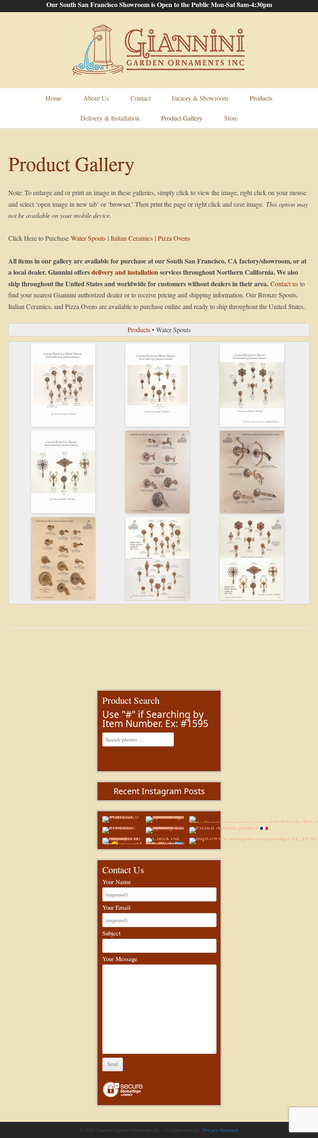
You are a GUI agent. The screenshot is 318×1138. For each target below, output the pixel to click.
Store (231, 118)
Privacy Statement (220, 1129)
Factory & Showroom (200, 98)
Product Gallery (181, 118)
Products (261, 98)
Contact (140, 98)
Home (54, 98)
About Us (96, 98)
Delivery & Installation (110, 118)
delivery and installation (125, 272)
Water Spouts (88, 238)
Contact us (284, 283)
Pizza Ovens (174, 238)
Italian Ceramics (132, 238)
